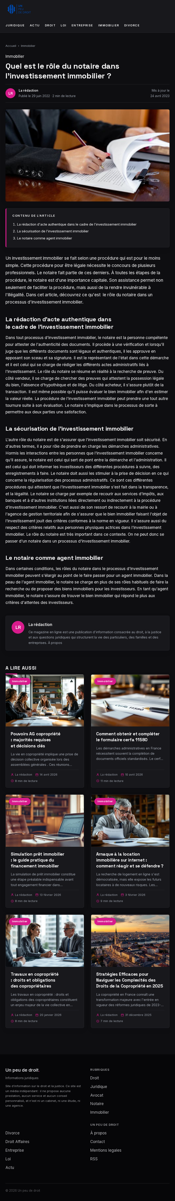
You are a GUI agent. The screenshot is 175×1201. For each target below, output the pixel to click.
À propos (55, 643)
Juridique (15, 25)
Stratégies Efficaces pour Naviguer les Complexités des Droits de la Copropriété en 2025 (129, 980)
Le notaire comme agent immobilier (44, 238)
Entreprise (82, 25)
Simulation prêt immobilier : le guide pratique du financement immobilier (37, 860)
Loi (64, 25)
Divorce (132, 25)
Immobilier (108, 25)
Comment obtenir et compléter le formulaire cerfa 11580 (128, 737)
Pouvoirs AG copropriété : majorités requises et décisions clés (35, 740)
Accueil (10, 46)
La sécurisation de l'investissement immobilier (53, 231)
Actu (35, 25)
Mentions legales (105, 1150)
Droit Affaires (17, 1141)
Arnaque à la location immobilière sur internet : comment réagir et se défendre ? (129, 860)
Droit (50, 25)
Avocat (96, 1095)
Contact (97, 1141)
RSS (94, 1159)
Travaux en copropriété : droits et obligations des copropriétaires (35, 980)
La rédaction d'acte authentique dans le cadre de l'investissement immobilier (76, 224)
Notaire (97, 1103)
